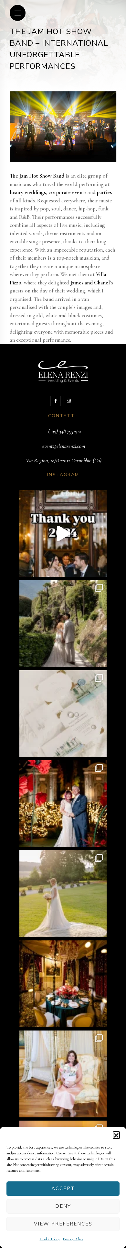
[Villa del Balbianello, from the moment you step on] (63, 623)
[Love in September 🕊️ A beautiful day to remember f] (63, 893)
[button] (116, 1135)
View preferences (63, 1224)
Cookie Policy (50, 1239)
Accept (63, 1188)
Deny (63, 1206)
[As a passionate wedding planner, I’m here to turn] (63, 1074)
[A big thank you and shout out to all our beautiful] (63, 533)
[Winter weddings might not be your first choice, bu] (63, 803)
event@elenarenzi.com (63, 446)
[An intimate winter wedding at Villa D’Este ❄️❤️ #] (63, 983)
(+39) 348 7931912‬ (64, 431)
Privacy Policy (73, 1239)
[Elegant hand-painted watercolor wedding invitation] (63, 713)
